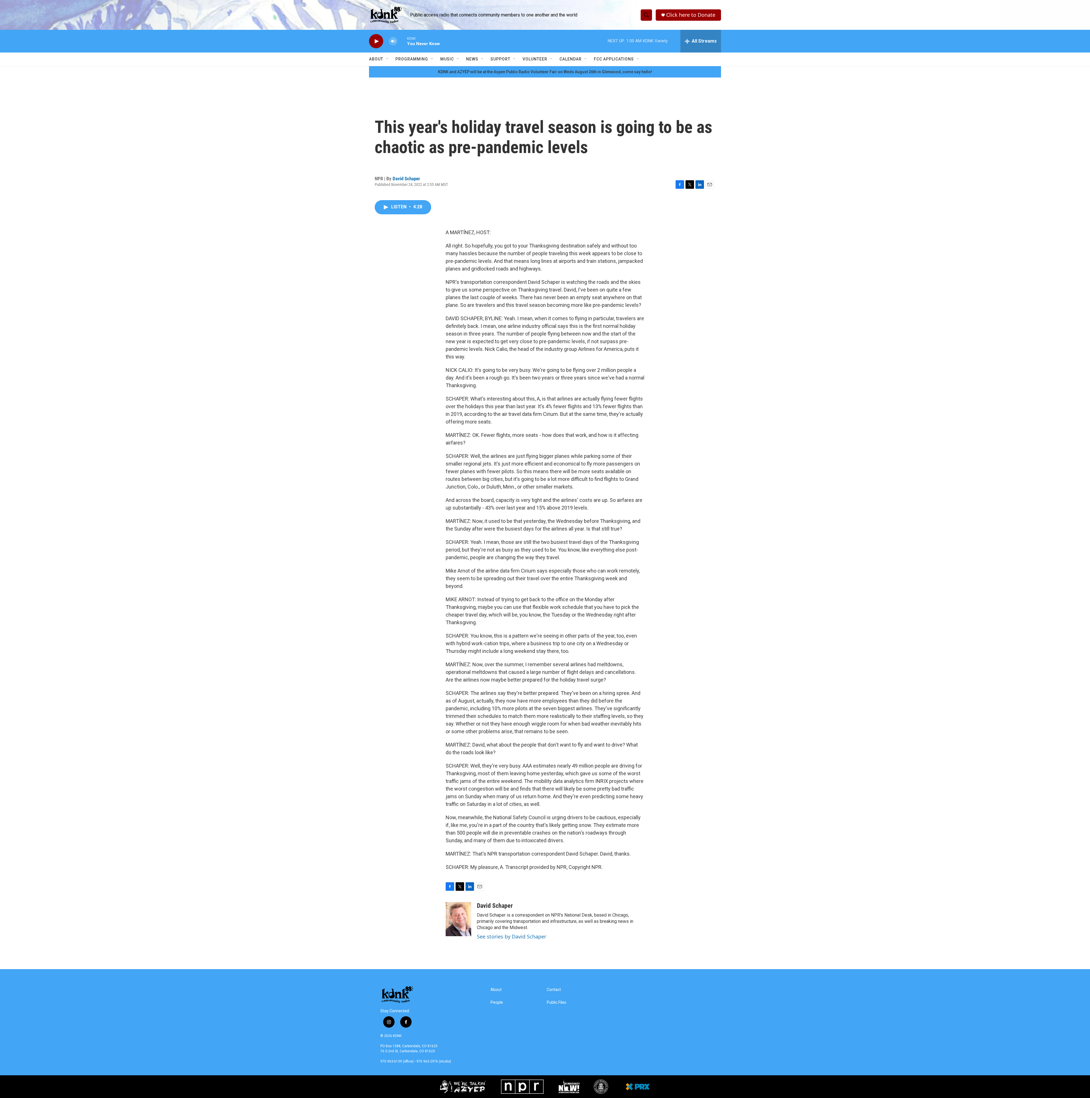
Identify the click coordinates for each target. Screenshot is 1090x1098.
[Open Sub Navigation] (387, 59)
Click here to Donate (690, 15)
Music (447, 59)
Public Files (556, 1002)
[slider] (402, 41)
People (497, 1002)
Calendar (570, 59)
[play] (376, 41)
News (472, 59)
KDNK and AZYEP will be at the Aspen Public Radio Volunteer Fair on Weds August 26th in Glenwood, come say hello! (545, 72)
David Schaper (406, 178)
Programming (411, 59)
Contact (554, 990)
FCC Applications (614, 59)
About (376, 59)
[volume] (393, 41)
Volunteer (535, 59)
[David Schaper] (458, 919)
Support (500, 59)
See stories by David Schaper (511, 936)
